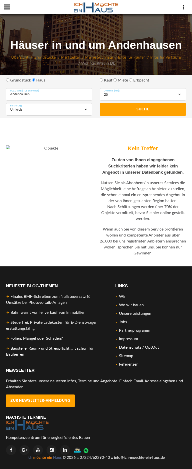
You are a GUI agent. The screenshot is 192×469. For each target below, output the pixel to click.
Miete (122, 80)
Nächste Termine (26, 417)
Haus (40, 80)
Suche (142, 109)
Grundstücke (45, 57)
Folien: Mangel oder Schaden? (36, 338)
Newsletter (20, 370)
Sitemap (126, 356)
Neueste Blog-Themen (32, 286)
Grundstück (20, 80)
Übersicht (19, 57)
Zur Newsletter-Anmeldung (40, 400)
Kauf (107, 80)
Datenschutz (130, 347)
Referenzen (128, 364)
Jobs (123, 322)
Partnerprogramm (134, 330)
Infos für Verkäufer (166, 57)
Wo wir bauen (131, 305)
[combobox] (143, 94)
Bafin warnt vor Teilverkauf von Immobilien (48, 312)
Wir (122, 297)
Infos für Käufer (131, 57)
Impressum (128, 339)
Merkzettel (70, 57)
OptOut (152, 347)
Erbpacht (140, 80)
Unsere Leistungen (135, 313)
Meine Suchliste (99, 57)
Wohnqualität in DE (98, 63)
